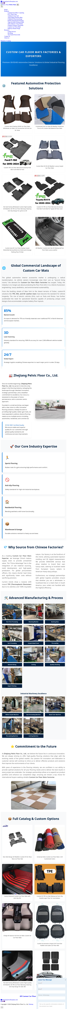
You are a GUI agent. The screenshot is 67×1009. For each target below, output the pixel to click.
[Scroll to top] (2, 1007)
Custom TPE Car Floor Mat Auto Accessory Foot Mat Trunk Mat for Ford (17, 168)
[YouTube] (4, 3)
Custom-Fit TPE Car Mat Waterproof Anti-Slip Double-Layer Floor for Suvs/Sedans (50, 897)
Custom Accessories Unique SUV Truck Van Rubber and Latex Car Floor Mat (49, 944)
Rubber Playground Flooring (16, 20)
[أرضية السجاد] (33, 809)
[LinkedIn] (2, 3)
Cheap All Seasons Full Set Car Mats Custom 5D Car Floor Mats (17, 936)
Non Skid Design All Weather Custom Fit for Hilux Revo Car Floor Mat (17, 858)
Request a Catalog (6, 41)
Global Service (12, 31)
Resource (6, 30)
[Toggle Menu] (18, 5)
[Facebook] (1, 3)
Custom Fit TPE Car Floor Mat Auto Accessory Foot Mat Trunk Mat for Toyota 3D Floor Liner (50, 208)
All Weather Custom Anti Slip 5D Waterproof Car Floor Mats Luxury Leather (50, 249)
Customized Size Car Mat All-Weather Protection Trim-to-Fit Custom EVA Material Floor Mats (50, 127)
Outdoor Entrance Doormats (15, 25)
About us (6, 38)
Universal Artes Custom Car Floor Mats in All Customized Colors (50, 858)
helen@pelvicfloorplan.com (10, 1)
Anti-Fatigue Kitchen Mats (15, 17)
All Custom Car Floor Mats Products (33, 996)
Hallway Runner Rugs (14, 28)
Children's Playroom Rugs (15, 19)
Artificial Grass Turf (13, 16)
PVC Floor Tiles (12, 14)
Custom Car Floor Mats (14, 27)
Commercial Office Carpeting (16, 13)
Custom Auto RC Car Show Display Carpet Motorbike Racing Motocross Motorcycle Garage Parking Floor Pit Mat (17, 250)
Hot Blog (10, 33)
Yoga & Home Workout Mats (16, 22)
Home (6, 9)
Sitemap (31, 1004)
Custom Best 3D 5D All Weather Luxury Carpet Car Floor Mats (49, 167)
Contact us (7, 36)
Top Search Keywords (14, 34)
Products (6, 11)
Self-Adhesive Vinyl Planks (15, 23)
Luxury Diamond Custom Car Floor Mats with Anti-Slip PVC (17, 897)
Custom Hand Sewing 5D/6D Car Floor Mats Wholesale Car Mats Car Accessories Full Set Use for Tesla (17, 128)
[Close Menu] (2, 6)
